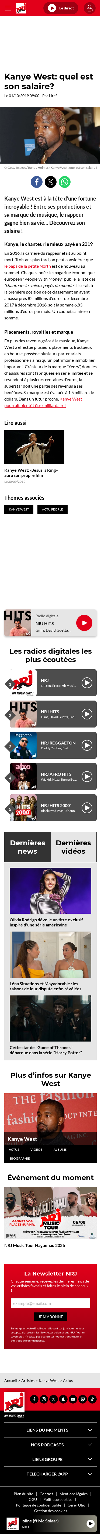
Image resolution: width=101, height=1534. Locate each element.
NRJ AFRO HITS (56, 774)
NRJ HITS (45, 623)
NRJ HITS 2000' (56, 805)
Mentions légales (74, 1493)
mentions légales (69, 1336)
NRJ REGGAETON (58, 742)
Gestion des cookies (50, 1510)
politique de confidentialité (27, 1340)
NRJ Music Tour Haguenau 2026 (34, 1245)
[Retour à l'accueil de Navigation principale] (21, 8)
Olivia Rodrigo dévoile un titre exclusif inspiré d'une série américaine (46, 922)
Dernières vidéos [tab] (73, 847)
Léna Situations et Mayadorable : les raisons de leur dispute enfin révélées (45, 986)
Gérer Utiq (76, 1505)
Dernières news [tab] (27, 847)
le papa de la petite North (27, 265)
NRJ (45, 680)
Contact (46, 1493)
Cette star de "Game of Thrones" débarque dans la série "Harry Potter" (46, 1050)
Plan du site (23, 1493)
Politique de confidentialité (38, 1505)
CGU (33, 1499)
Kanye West (22, 1139)
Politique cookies (57, 1499)
